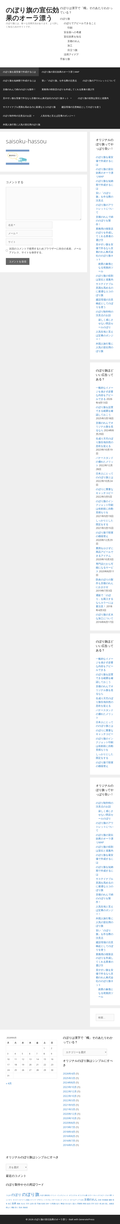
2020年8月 (69, 1122)
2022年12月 (70, 1091)
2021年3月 (69, 1109)
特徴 (84, 1204)
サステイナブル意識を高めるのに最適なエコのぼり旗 (29, 106)
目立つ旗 (72, 50)
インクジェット (62, 1195)
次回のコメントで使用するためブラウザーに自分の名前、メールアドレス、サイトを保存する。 (45, 250)
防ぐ (16, 1207)
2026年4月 (69, 1073)
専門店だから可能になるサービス (104, 567)
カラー (90, 1195)
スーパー (33, 1200)
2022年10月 (70, 1096)
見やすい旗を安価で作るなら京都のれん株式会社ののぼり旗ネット (36, 98)
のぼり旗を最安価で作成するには (19, 71)
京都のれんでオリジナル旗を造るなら (104, 426)
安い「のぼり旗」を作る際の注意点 (59, 80)
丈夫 (82, 1200)
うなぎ (8, 1195)
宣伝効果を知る (72, 36)
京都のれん (73, 41)
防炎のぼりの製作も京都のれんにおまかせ (104, 583)
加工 (69, 45)
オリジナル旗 (82, 1195)
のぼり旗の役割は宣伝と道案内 (93, 98)
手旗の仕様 (41, 1204)
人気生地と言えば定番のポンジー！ (58, 115)
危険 (18, 1204)
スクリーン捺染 (24, 1200)
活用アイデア (71, 54)
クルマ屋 (108, 1195)
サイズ (15, 1200)
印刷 (69, 27)
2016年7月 (69, 1140)
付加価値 (105, 1200)
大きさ (23, 1204)
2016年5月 (69, 1145)
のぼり (16, 1194)
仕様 (99, 1200)
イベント (53, 1195)
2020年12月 (70, 1113)
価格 (110, 1200)
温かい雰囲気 (77, 1204)
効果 (14, 1203)
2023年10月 (70, 1087)
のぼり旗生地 (45, 1195)
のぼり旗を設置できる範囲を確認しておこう (104, 410)
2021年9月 (69, 1105)
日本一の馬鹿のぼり (53, 1204)
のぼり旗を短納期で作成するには (19, 80)
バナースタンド (56, 1200)
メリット (66, 1200)
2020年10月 (70, 1118)
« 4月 (9, 1083)
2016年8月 (69, 1136)
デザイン (40, 1200)
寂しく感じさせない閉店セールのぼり (105, 323)
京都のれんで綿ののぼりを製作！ (19, 89)
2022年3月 (69, 1100)
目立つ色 (98, 1204)
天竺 (27, 1204)
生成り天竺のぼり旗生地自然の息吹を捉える (104, 442)
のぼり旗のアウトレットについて (99, 80)
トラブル (47, 1200)
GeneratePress (86, 1219)
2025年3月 (69, 1078)
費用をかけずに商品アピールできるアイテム (104, 551)
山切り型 (33, 1204)
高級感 (25, 1207)
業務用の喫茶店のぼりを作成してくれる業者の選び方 (68, 89)
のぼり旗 (65, 18)
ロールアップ (75, 1200)
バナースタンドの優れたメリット (104, 461)
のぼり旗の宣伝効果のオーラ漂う (32, 13)
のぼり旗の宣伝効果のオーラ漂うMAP (60, 71)
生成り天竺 (90, 1204)
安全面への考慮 (72, 32)
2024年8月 (69, 1082)
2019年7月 (69, 1127)
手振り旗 (65, 59)
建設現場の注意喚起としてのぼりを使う (81, 106)
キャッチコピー (99, 1195)
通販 (12, 1207)
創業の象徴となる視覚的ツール (105, 267)
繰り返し (105, 1204)
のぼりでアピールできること (80, 23)
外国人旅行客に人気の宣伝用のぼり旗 (21, 124)
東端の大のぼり (66, 1204)
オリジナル (73, 1195)
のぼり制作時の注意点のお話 (17, 115)
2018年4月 (69, 1131)
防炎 (20, 1207)
